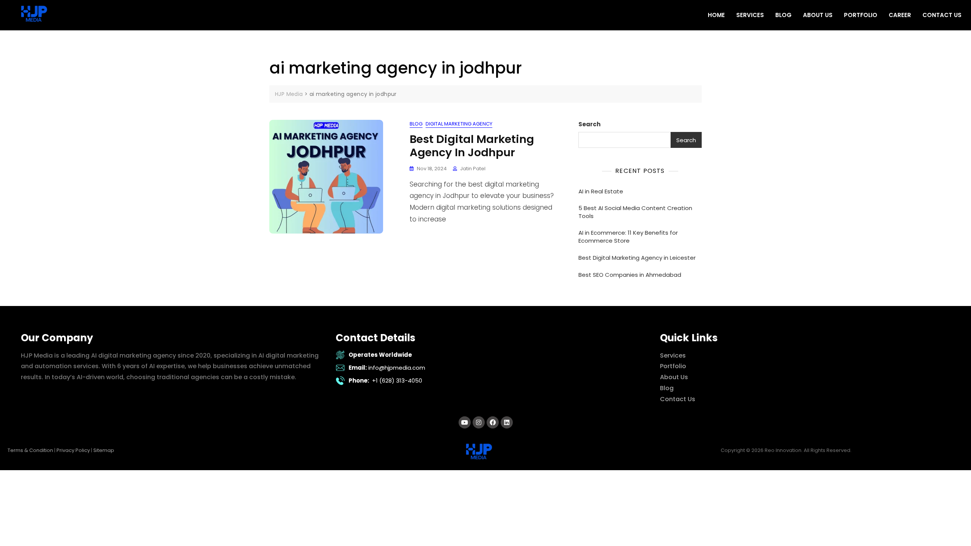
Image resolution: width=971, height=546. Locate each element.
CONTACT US (942, 15)
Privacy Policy (73, 450)
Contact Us (677, 399)
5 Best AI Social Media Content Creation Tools (635, 212)
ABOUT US (818, 15)
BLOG (783, 15)
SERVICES (750, 15)
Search (589, 124)
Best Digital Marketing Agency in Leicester (637, 258)
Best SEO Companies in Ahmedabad (629, 275)
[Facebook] (493, 422)
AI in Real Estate (600, 191)
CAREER (900, 15)
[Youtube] (465, 422)
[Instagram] (479, 422)
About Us (674, 377)
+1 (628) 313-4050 (397, 380)
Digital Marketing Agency (459, 123)
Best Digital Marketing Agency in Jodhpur (472, 146)
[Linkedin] (507, 422)
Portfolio (673, 366)
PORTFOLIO (860, 15)
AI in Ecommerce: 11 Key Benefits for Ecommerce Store (628, 237)
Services (673, 355)
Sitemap (103, 450)
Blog (416, 123)
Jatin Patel (473, 168)
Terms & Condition (30, 450)
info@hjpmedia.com (396, 368)
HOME (716, 15)
